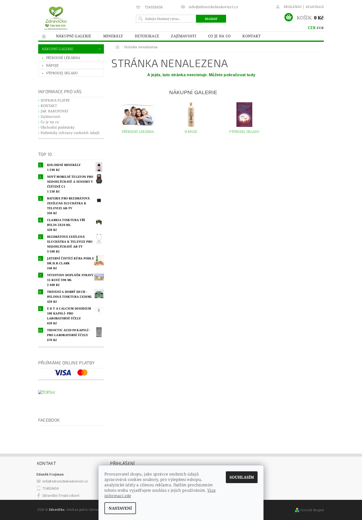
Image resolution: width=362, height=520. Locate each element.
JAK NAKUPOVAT (54, 111)
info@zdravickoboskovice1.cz (65, 481)
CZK (312, 27)
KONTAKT (251, 35)
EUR (320, 28)
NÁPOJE (52, 65)
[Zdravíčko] (56, 17)
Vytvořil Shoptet (312, 510)
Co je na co (219, 35)
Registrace (315, 7)
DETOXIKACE (147, 35)
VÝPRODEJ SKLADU (62, 73)
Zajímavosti (183, 35)
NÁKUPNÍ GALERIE (73, 35)
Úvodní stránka (44, 36)
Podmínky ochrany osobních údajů (70, 132)
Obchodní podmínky (58, 127)
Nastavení (120, 508)
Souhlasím (242, 477)
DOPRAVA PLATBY (55, 100)
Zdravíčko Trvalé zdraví (60, 495)
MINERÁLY (113, 35)
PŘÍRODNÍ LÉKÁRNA (63, 57)
